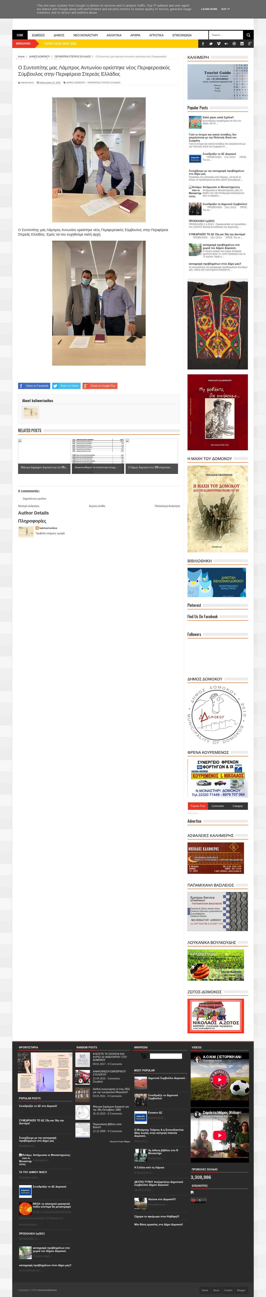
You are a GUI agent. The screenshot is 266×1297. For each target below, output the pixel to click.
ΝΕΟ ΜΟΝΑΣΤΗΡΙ (85, 35)
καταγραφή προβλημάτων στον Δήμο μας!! (45, 1265)
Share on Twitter (69, 385)
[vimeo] (219, 43)
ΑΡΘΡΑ (135, 35)
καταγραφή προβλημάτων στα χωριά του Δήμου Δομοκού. (51, 1249)
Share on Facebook (37, 385)
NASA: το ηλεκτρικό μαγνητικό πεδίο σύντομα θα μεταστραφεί (52, 1205)
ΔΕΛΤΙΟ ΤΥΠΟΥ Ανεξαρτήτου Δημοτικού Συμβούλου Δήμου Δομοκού (158, 1183)
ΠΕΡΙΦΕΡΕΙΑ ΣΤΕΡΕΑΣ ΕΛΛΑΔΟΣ (104, 82)
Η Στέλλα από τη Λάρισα (149, 1167)
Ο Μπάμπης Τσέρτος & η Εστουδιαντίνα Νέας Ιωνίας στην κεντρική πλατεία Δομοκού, (158, 1132)
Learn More (209, 9)
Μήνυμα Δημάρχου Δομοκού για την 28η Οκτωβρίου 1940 (111, 1108)
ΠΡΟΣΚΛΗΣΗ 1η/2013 (32, 1233)
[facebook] (203, 43)
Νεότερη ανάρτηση (28, 506)
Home (20, 35)
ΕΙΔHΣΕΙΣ (38, 35)
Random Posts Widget (120, 1141)
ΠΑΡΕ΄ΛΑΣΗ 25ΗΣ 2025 (60, 43)
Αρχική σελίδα (97, 506)
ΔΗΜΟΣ (59, 35)
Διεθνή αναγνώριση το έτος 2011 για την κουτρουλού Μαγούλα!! (111, 1091)
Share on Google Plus (103, 385)
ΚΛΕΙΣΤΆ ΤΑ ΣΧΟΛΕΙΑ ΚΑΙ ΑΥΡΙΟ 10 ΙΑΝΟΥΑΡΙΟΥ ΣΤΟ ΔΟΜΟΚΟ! (110, 1056)
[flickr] (226, 43)
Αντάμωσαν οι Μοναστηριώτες (51, 1155)
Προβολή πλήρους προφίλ (50, 533)
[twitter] (211, 43)
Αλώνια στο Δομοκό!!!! (162, 1199)
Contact (228, 1290)
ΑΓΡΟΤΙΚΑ (156, 35)
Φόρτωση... (194, 813)
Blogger (241, 1290)
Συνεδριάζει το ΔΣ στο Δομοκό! (38, 1106)
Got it (225, 9)
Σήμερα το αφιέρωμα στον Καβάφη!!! (156, 1216)
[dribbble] (234, 43)
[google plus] (250, 43)
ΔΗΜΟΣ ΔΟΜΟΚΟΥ (76, 82)
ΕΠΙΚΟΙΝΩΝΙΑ (182, 35)
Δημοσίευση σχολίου (34, 498)
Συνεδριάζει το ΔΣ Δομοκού (49, 1186)
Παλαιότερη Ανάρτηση (167, 506)
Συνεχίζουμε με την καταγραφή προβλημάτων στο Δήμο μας (37, 1139)
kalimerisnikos (48, 528)
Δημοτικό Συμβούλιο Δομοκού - (167, 1078)
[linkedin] (242, 43)
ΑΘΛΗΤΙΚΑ (114, 35)
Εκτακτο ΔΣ (155, 1112)
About (216, 1290)
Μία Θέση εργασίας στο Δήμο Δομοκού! (158, 1224)
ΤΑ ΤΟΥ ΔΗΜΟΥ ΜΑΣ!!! (33, 1172)
